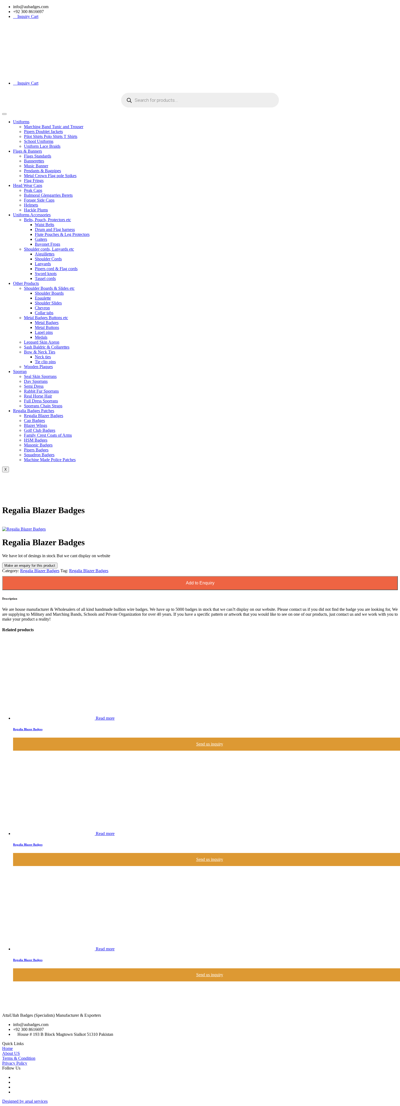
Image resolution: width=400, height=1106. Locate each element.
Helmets (31, 205)
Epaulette (43, 298)
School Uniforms (38, 141)
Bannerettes (34, 161)
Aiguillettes (44, 254)
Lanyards (43, 263)
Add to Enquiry (200, 583)
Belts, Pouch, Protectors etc (47, 219)
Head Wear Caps (27, 185)
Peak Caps (33, 190)
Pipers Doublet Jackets (43, 131)
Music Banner (36, 166)
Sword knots (46, 273)
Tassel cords (45, 278)
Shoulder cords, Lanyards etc (49, 249)
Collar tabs (44, 312)
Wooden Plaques (38, 366)
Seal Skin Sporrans (40, 376)
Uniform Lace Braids (42, 146)
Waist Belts (44, 224)
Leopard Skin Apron (41, 342)
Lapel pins (44, 332)
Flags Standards (37, 156)
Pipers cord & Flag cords (56, 268)
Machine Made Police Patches (50, 459)
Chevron (42, 308)
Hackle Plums (36, 210)
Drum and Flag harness (55, 229)
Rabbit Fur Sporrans (41, 391)
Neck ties (43, 357)
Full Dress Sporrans (41, 401)
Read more (105, 718)
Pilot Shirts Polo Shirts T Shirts (50, 136)
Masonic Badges (38, 445)
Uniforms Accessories (32, 214)
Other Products (26, 283)
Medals (41, 337)
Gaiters (41, 239)
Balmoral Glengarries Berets (48, 195)
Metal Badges (47, 322)
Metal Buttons (47, 327)
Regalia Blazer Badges (43, 415)
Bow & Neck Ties (39, 352)
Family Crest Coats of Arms (48, 435)
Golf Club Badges (39, 430)
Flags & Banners (27, 151)
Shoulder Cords (48, 259)
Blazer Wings (35, 425)
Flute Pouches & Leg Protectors (62, 234)
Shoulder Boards (49, 293)
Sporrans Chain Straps (43, 405)
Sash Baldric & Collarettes (46, 347)
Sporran (20, 371)
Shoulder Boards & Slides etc (49, 288)
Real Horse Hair (38, 396)
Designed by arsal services (25, 1101)
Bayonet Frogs (47, 244)
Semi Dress (34, 386)
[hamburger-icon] (4, 114)
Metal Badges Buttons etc (46, 317)
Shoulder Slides (48, 303)
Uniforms (21, 121)
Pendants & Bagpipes (42, 170)
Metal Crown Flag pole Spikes (50, 175)
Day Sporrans (36, 381)
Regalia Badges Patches (33, 410)
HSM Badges (35, 440)
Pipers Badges (36, 450)
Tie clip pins (45, 361)
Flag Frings (34, 180)
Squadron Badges (39, 454)
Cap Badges (34, 420)
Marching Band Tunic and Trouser (53, 126)
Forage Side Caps (39, 200)
